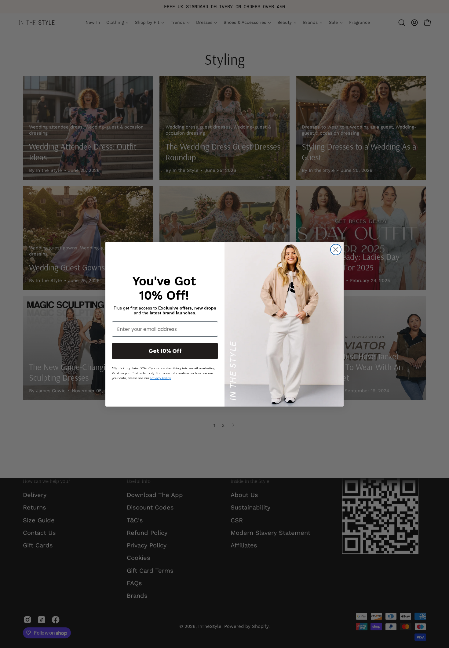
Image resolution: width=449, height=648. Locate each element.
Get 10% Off (165, 351)
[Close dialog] (335, 249)
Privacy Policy (160, 378)
